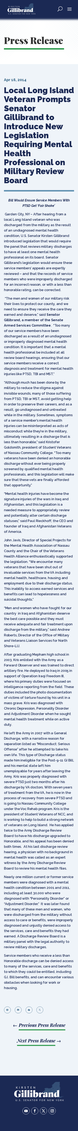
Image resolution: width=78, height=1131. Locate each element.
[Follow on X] (43, 1110)
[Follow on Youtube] (26, 1110)
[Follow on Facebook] (34, 1110)
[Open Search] (60, 8)
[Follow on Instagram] (52, 1110)
